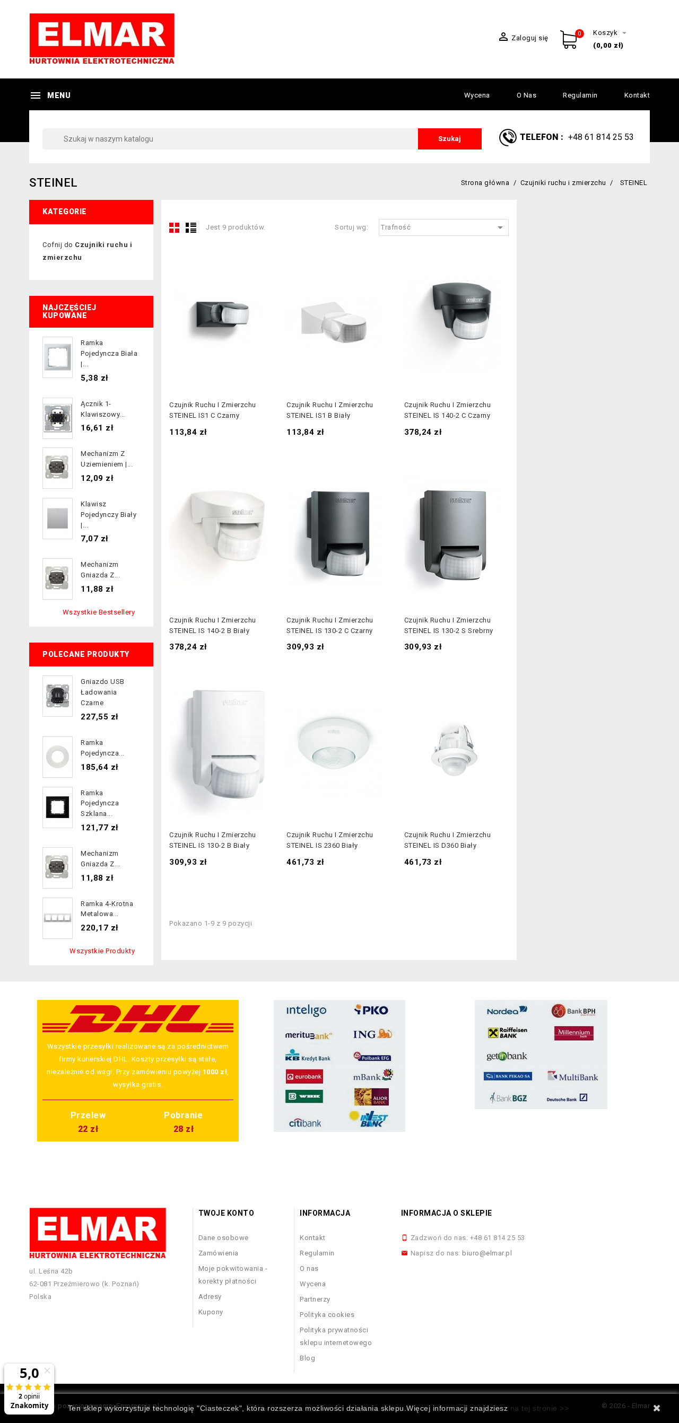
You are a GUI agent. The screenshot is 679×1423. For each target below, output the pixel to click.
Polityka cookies (327, 1315)
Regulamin (580, 95)
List (191, 227)
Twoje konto (226, 1213)
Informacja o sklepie (446, 1213)
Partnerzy (315, 1299)
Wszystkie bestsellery (99, 612)
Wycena (477, 95)
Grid (174, 227)
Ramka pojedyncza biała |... (109, 353)
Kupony (210, 1312)
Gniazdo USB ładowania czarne (103, 692)
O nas (527, 95)
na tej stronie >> (539, 1408)
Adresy (210, 1297)
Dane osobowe (223, 1238)
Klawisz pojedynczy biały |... (108, 514)
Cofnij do (87, 251)
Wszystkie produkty (102, 951)
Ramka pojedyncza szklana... (100, 803)
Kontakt (637, 95)
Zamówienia (218, 1253)
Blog (307, 1358)
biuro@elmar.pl (487, 1253)
